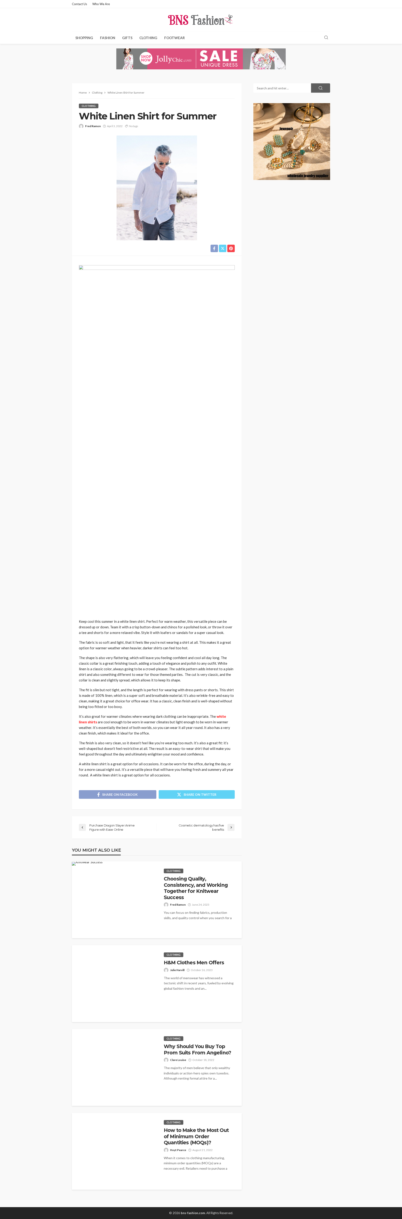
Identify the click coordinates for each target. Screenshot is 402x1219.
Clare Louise (178, 1060)
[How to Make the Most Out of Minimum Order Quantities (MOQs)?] (114, 1151)
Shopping (84, 38)
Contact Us (79, 4)
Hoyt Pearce (178, 1150)
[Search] (326, 38)
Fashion (107, 38)
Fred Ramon (93, 126)
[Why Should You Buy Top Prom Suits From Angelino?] (114, 1067)
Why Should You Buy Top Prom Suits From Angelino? (197, 1049)
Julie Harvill (177, 970)
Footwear (174, 38)
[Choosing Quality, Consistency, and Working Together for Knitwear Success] (87, 864)
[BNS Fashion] (201, 20)
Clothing (148, 38)
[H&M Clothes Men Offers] (114, 983)
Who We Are (101, 4)
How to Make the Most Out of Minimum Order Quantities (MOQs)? (196, 1136)
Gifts (127, 38)
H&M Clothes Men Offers (194, 962)
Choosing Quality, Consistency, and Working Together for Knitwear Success (196, 888)
